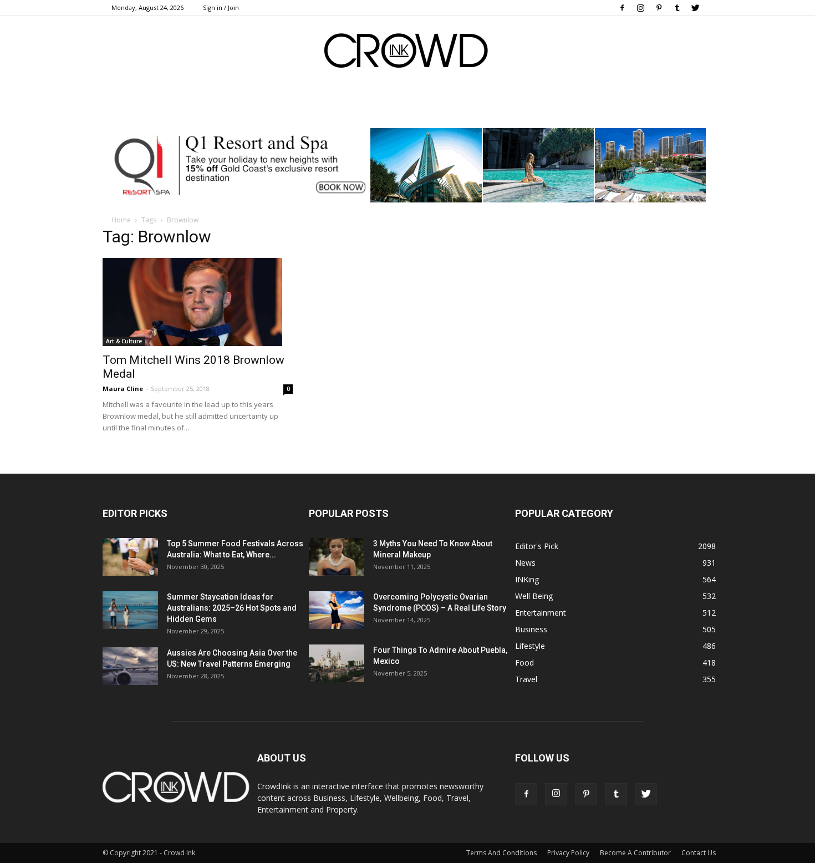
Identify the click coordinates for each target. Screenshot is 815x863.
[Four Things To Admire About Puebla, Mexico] (336, 663)
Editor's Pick (536, 546)
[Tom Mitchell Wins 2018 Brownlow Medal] (198, 302)
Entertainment (540, 612)
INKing (527, 579)
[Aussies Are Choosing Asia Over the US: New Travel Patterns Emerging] (130, 666)
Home (121, 220)
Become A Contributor (635, 852)
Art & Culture (124, 341)
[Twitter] (695, 8)
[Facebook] (622, 8)
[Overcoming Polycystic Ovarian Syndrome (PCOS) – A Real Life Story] (336, 610)
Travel (526, 679)
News (525, 562)
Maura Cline (123, 388)
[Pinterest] (658, 8)
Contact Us (698, 852)
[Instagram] (640, 8)
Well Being (534, 596)
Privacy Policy (568, 852)
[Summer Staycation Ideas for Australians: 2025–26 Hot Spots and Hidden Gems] (130, 610)
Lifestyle (530, 646)
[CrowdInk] (407, 53)
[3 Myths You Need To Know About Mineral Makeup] (336, 557)
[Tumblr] (677, 8)
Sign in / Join (221, 7)
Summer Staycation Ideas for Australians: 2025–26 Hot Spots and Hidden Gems (232, 607)
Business (531, 629)
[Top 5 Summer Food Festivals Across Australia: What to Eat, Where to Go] (130, 557)
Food (524, 662)
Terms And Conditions (501, 852)
